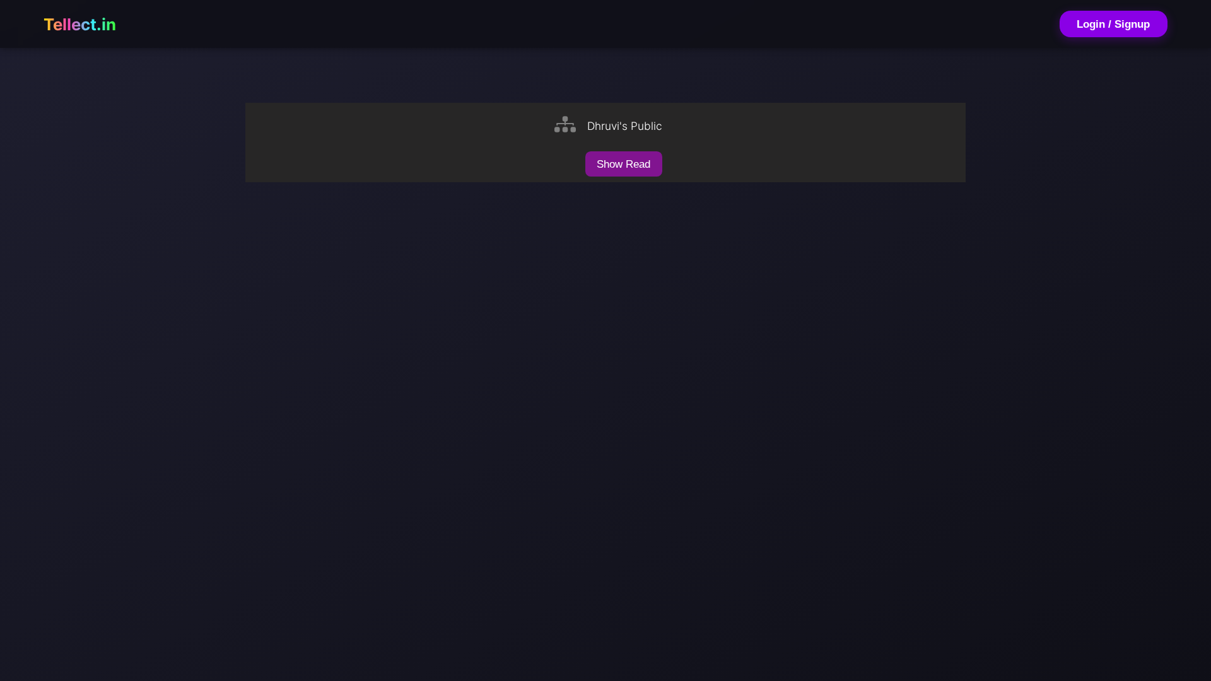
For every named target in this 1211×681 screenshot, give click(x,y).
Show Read (623, 164)
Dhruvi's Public (624, 125)
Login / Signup (1113, 24)
